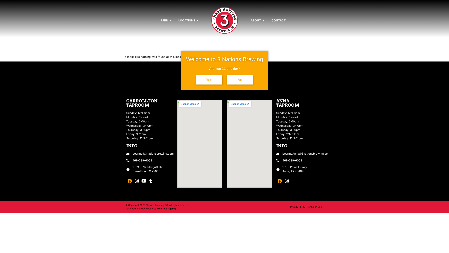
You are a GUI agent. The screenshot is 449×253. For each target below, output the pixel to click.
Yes (209, 80)
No (239, 80)
